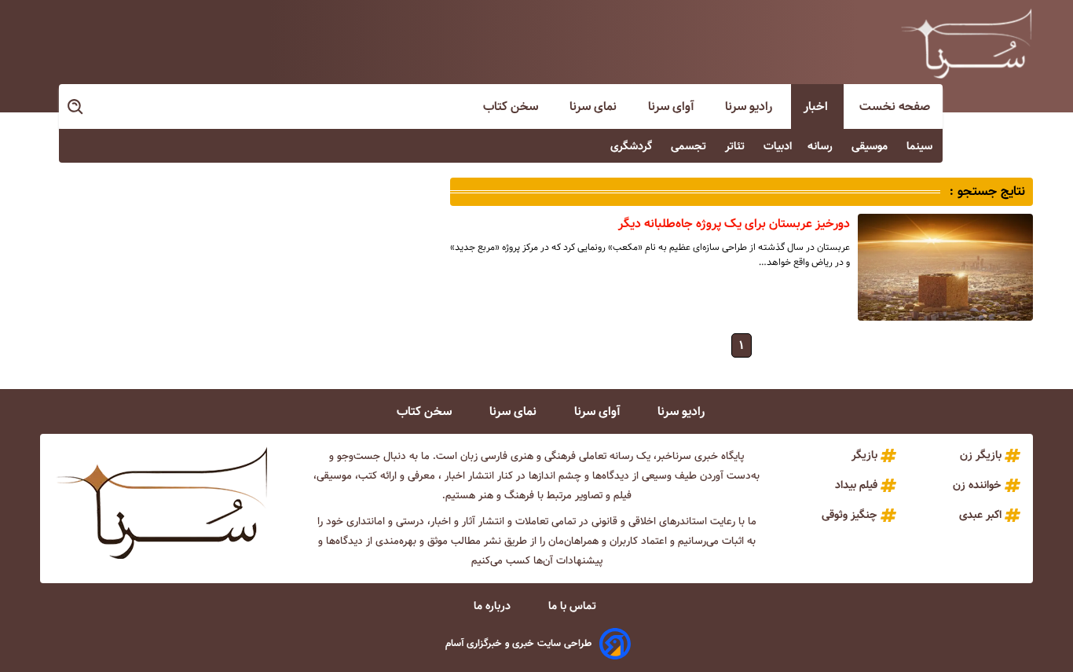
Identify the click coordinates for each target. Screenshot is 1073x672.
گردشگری (632, 146)
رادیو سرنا (750, 106)
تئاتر (736, 146)
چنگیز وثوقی (849, 514)
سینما (921, 146)
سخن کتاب (512, 106)
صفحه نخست (894, 106)
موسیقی (871, 146)
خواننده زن (977, 485)
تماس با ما (573, 606)
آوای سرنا (672, 106)
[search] (76, 107)
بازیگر (864, 455)
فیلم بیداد (856, 485)
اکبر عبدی (980, 514)
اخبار (817, 106)
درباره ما (494, 606)
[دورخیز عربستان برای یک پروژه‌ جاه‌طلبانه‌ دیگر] (945, 267)
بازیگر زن (981, 455)
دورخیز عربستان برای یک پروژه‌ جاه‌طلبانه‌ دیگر (734, 223)
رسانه (821, 146)
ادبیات (778, 146)
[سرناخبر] (966, 43)
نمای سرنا (594, 106)
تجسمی (690, 146)
